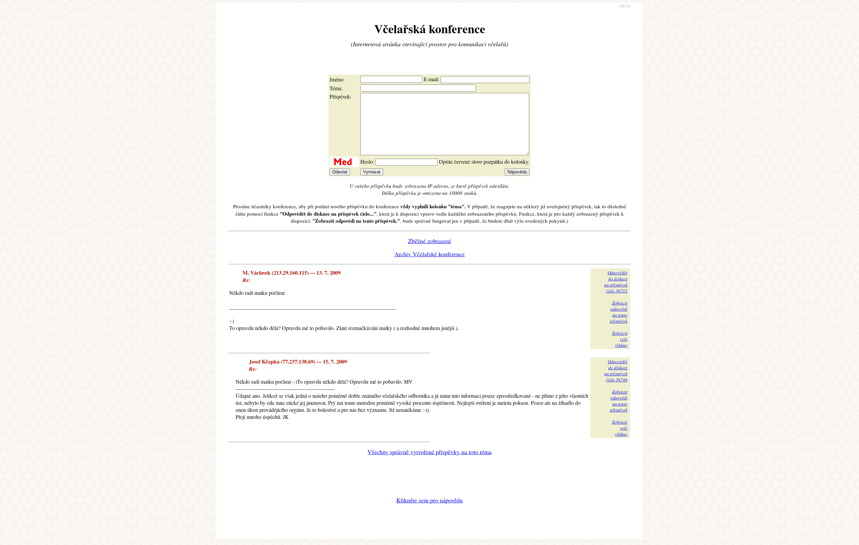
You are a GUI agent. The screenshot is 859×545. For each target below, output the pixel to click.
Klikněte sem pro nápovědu (429, 500)
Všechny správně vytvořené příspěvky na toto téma (429, 452)
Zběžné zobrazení (429, 241)
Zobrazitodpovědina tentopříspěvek (618, 312)
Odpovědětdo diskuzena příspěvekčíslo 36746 (615, 371)
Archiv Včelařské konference (429, 254)
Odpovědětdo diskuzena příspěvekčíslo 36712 (615, 282)
